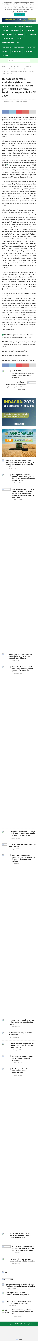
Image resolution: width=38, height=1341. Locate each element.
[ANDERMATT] (7, 1280)
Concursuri (28, 51)
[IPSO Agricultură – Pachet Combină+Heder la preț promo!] (3, 1293)
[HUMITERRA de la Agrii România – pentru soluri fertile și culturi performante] (6, 1046)
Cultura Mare (31, 34)
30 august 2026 (14, 661)
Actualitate (18, 26)
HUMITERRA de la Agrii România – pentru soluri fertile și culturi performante (23, 1045)
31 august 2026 (11, 468)
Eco (18, 43)
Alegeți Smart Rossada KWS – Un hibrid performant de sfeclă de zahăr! (22, 1022)
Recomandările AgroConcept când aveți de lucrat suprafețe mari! (23, 1312)
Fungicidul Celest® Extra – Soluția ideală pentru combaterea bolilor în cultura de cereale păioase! (22, 833)
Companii (5, 30)
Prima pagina (6, 26)
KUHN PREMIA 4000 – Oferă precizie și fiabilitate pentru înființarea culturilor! (20, 1235)
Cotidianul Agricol (21, 101)
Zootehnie (19, 34)
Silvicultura (31, 47)
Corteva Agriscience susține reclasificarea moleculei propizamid (22, 1058)
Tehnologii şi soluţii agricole (13, 47)
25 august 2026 (11, 1297)
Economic (29, 26)
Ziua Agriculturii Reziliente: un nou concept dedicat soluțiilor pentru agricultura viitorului (23, 1248)
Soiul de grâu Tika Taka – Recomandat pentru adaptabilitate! (21, 1071)
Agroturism (16, 51)
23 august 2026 (18, 1316)
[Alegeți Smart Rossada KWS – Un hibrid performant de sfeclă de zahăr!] (5, 1022)
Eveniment (15, 30)
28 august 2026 (17, 1050)
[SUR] (4, 1273)
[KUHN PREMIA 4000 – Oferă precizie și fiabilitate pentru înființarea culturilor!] (5, 1236)
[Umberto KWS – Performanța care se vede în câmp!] (4, 846)
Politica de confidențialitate (19, 11)
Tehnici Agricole (8, 43)
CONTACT (5, 55)
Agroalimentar (7, 39)
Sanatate (19, 39)
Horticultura (7, 34)
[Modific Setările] (35, 9)
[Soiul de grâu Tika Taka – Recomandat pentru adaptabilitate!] (6, 1148)
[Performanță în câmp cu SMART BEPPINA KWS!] (4, 1035)
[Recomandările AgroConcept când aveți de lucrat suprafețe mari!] (6, 1311)
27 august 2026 (18, 1253)
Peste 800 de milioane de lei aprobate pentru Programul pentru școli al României (22, 669)
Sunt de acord (19, 14)
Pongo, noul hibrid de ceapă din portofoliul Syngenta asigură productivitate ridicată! (20, 656)
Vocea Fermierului (28, 30)
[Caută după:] (19, 60)
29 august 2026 (18, 863)
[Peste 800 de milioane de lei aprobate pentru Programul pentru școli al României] (6, 746)
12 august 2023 (8, 101)
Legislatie (5, 51)
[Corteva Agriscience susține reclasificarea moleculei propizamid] (6, 1058)
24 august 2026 (11, 1306)
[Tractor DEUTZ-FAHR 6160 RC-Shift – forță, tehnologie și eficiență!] (3, 1301)
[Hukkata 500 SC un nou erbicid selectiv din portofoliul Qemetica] (5, 1261)
